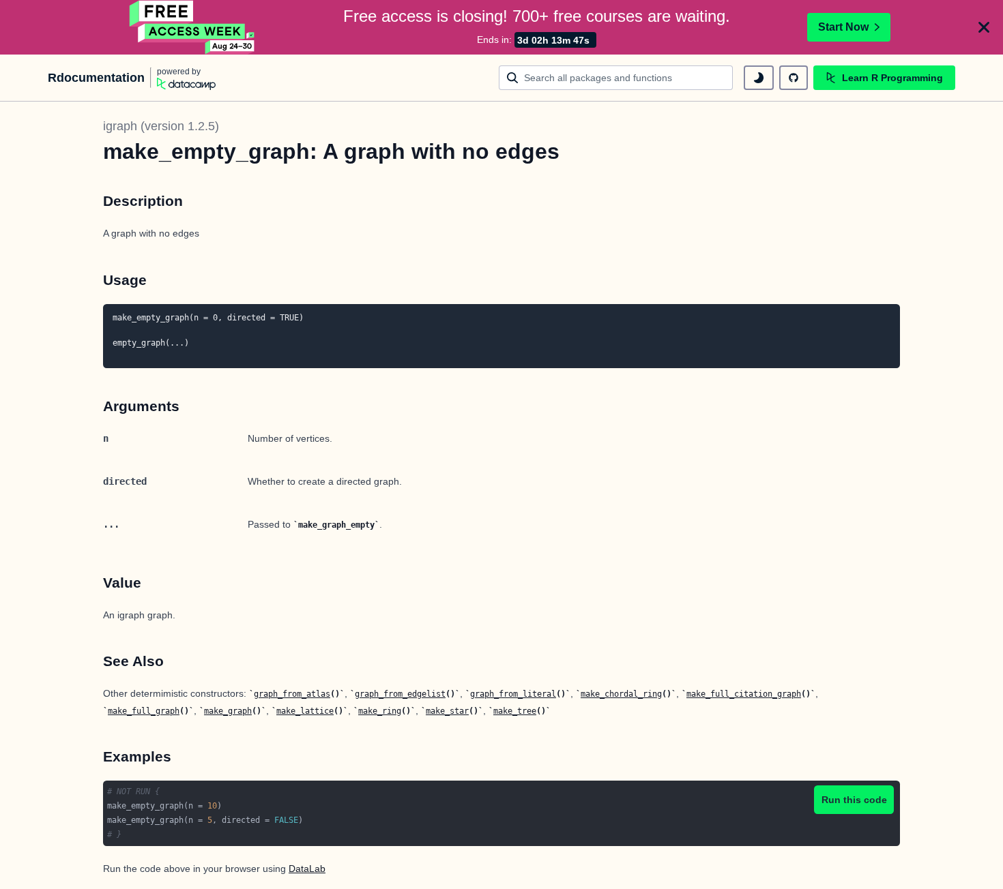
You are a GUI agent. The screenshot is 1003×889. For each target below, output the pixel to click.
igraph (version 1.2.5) (161, 126)
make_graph (228, 711)
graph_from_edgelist (400, 694)
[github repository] (793, 77)
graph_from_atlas (292, 694)
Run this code (854, 799)
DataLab (307, 868)
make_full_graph (143, 711)
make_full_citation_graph (743, 694)
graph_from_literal (513, 694)
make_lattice (305, 711)
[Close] (984, 27)
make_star (447, 711)
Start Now (843, 27)
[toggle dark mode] (759, 77)
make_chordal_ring (621, 694)
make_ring (379, 711)
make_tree (514, 711)
